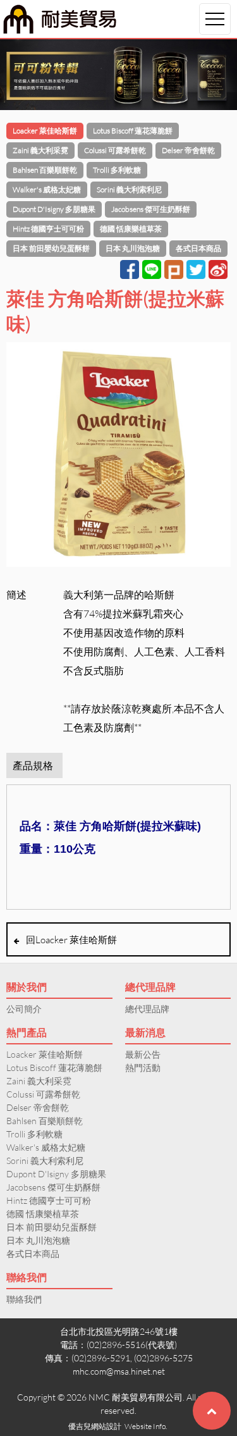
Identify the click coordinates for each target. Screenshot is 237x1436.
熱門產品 (26, 1032)
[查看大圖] (118, 457)
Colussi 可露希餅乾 (115, 150)
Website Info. (146, 1426)
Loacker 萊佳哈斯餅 (45, 130)
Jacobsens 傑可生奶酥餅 (150, 209)
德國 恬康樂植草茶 (131, 228)
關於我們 (26, 987)
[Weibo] (218, 269)
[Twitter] (195, 269)
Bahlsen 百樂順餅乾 (45, 170)
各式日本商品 (198, 248)
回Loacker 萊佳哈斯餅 (71, 939)
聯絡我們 (26, 1277)
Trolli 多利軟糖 (117, 170)
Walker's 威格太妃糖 (47, 189)
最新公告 (143, 1054)
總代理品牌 (150, 987)
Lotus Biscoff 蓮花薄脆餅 (133, 130)
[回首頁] (60, 19)
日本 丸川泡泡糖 (133, 248)
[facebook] (129, 269)
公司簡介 (24, 1008)
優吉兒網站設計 (94, 1426)
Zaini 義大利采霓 (40, 150)
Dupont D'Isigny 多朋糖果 (54, 209)
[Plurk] (173, 269)
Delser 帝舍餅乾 (188, 150)
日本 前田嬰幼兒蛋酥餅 (51, 248)
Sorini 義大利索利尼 (129, 189)
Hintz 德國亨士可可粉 (48, 228)
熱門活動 (143, 1067)
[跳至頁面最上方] (212, 1411)
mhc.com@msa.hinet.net (119, 1371)
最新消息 (145, 1032)
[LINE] (151, 269)
